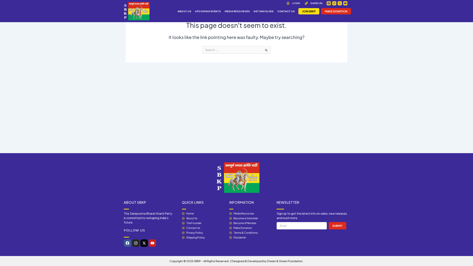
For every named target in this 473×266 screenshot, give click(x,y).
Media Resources (237, 11)
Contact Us (286, 11)
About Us (184, 11)
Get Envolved (263, 11)
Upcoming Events (208, 11)
